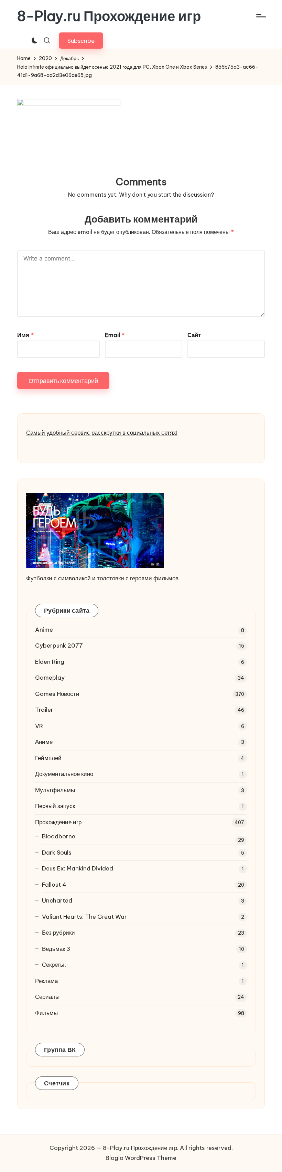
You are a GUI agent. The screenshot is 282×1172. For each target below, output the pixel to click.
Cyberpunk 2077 (59, 645)
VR (39, 726)
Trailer (44, 709)
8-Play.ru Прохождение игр (109, 16)
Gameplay (50, 677)
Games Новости (57, 694)
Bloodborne (58, 836)
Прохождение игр (58, 822)
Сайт (194, 335)
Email (114, 335)
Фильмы (46, 1013)
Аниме (44, 742)
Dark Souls (57, 852)
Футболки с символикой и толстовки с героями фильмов (102, 578)
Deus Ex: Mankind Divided (77, 868)
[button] (81, 40)
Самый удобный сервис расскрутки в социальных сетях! (101, 432)
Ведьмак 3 (56, 949)
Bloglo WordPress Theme (141, 1158)
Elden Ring (49, 662)
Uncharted (57, 900)
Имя (25, 335)
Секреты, (54, 964)
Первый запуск (55, 806)
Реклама (46, 981)
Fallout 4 (54, 884)
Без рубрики (58, 932)
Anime (44, 629)
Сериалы (47, 997)
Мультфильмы (55, 790)
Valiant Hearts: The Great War (84, 916)
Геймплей (48, 758)
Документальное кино (64, 774)
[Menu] (260, 16)
